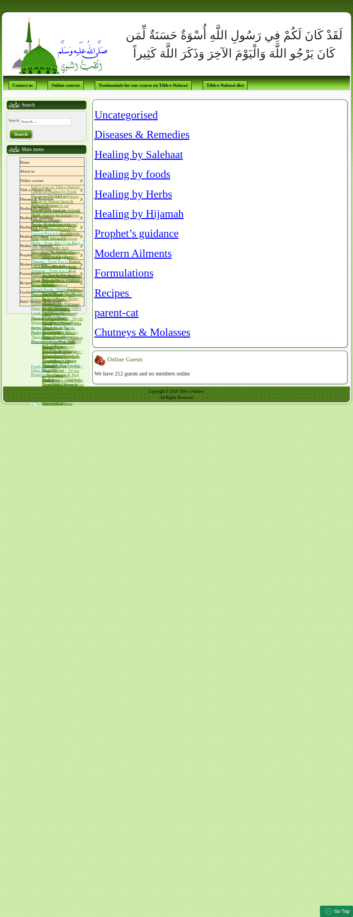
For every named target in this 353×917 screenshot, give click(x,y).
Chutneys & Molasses (142, 332)
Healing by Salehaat (138, 154)
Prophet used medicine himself (55, 210)
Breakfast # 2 (52, 384)
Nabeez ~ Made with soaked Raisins (58, 343)
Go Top (342, 911)
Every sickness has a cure (51, 215)
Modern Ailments (133, 253)
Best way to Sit (53, 238)
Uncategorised (126, 115)
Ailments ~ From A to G (50, 271)
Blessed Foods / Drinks (49, 289)
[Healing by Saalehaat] (55, 218)
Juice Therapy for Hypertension (56, 334)
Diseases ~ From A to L (49, 261)
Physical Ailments (45, 220)
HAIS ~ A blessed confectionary (56, 310)
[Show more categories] (219, 176)
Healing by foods (132, 174)
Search (14, 120)
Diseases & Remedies (142, 134)
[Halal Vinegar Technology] (63, 301)
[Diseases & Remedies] (55, 199)
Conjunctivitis (53, 266)
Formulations (123, 273)
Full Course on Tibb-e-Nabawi (55, 187)
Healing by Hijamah (139, 213)
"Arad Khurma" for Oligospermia (46, 282)
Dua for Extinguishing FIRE (53, 229)
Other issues (40, 370)
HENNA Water (53, 318)
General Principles (45, 233)
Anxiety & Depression (60, 275)
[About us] (36, 171)
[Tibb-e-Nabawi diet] (52, 190)
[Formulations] (42, 273)
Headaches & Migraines (61, 304)
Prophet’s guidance (136, 233)
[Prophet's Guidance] (52, 255)
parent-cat (116, 312)
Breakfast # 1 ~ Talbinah (61, 379)
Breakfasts (39, 374)
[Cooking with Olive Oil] (59, 292)
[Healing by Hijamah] (54, 246)
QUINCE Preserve (56, 351)
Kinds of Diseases (45, 206)
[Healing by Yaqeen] (52, 208)
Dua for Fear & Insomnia (51, 224)
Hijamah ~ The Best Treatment (55, 252)
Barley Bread (52, 294)
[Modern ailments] (48, 264)
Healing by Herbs (133, 194)
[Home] (31, 162)
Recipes (113, 293)
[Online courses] (45, 180)
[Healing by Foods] (50, 227)
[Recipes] (34, 283)
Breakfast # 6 (52, 403)
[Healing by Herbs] (49, 236)
